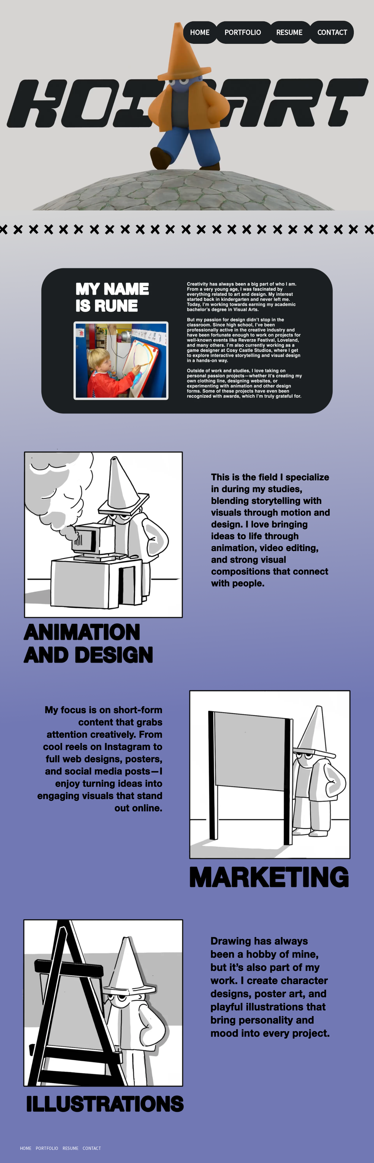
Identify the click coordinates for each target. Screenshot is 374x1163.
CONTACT (332, 32)
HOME (199, 32)
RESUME (289, 32)
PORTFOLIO (243, 32)
